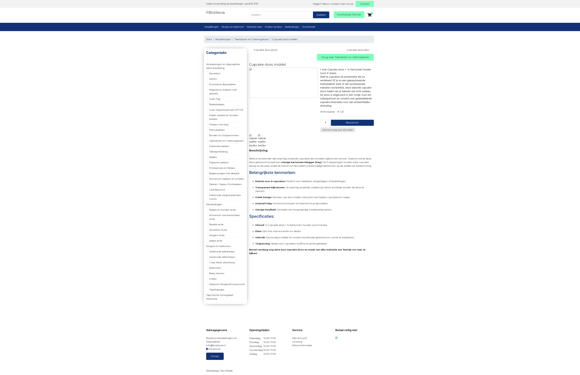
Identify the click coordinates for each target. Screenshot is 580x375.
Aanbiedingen (292, 27)
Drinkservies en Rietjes (222, 168)
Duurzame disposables (222, 84)
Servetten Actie (218, 229)
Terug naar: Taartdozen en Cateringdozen (345, 57)
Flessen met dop (219, 124)
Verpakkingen (211, 27)
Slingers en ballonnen (233, 27)
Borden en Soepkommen (224, 135)
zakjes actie (215, 240)
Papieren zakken (219, 162)
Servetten (215, 73)
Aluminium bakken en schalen (226, 178)
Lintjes (212, 278)
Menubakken (217, 129)
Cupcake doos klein (358, 49)
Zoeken (321, 14)
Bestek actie (216, 224)
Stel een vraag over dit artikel (337, 130)
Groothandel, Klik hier (349, 14)
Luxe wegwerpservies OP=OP (226, 109)
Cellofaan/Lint (217, 189)
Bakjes (213, 157)
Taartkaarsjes (216, 289)
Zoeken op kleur (273, 27)
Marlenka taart (254, 27)
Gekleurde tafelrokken (222, 257)
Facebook (214, 349)
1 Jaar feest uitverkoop (222, 262)
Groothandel (308, 27)
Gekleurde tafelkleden (222, 251)
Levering (297, 341)
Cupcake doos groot (265, 49)
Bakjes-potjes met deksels (224, 173)
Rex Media (226, 370)
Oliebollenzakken (219, 146)
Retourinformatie (302, 345)
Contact (364, 3)
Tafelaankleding (218, 151)
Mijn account (299, 338)
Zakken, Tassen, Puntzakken (225, 184)
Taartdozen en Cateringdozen (226, 140)
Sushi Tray (214, 99)
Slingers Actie (217, 235)
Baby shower (216, 273)
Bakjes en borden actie (222, 209)
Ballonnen (215, 267)
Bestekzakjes (216, 104)
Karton (213, 78)
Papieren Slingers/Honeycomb (227, 284)
